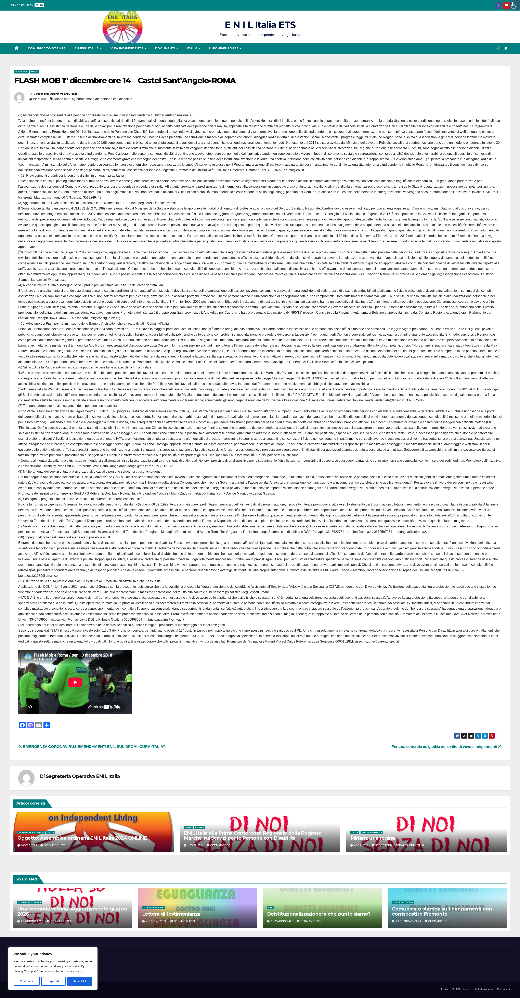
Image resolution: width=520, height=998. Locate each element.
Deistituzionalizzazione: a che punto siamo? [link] (318, 914)
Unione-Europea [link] (224, 48)
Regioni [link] (199, 827)
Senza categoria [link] (403, 902)
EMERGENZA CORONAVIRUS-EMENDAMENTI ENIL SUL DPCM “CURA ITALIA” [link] (93, 746)
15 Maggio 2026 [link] (282, 921)
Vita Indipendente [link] (127, 48)
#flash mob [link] (62, 99)
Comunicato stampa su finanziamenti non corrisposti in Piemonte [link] (442, 911)
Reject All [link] (53, 981)
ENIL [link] (270, 907)
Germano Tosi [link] (220, 845)
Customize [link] (27, 981)
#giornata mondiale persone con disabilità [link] (102, 99)
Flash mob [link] (21, 71)
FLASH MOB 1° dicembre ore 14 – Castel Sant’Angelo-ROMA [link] (125, 80)
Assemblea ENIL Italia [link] (31, 832)
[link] (515, 5)
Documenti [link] (165, 48)
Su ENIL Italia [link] (87, 48)
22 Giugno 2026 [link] (32, 921)
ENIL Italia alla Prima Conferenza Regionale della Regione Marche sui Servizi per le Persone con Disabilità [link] (252, 835)
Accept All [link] (79, 981)
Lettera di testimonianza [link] (171, 914)
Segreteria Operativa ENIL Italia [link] (56, 94)
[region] (53, 968)
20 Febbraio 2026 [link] (409, 921)
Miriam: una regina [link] (372, 838)
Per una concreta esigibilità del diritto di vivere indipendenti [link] (444, 746)
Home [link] (444, 989)
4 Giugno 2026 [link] (157, 921)
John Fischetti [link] (55, 845)
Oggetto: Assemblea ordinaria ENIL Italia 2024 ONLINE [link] (82, 838)
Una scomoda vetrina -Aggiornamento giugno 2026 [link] (72, 911)
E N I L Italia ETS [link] (260, 24)
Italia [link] (193, 48)
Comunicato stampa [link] (47, 48)
